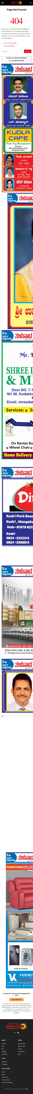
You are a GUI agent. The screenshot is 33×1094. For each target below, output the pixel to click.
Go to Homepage (9, 46)
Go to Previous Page (10, 43)
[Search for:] (13, 51)
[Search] (30, 3)
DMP (27, 1089)
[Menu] (3, 3)
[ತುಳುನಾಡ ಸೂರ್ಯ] (16, 3)
